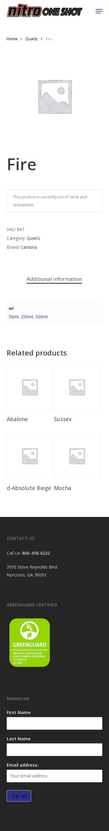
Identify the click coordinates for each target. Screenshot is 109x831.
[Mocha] (77, 456)
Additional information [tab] (54, 278)
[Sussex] (77, 387)
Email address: (22, 765)
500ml (41, 317)
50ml (13, 317)
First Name (19, 712)
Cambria (29, 247)
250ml (27, 317)
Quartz (31, 38)
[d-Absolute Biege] (30, 456)
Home (12, 38)
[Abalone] (30, 387)
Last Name (19, 739)
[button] (99, 11)
